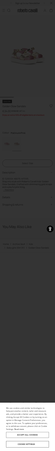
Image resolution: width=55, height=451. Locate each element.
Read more (19, 429)
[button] (27, 444)
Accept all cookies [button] (27, 435)
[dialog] (27, 427)
